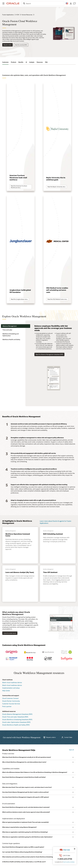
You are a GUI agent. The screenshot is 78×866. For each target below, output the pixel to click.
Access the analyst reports (10, 633)
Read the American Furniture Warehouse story (19, 186)
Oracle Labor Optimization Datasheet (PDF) (16, 722)
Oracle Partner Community (11, 701)
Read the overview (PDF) (21, 45)
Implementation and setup (11, 688)
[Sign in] (71, 3)
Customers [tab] (5, 62)
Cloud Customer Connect (10, 698)
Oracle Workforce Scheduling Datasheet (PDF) (17, 719)
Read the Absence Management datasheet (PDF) (49, 354)
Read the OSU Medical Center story (57, 299)
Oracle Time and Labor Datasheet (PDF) (15, 717)
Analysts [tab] (31, 62)
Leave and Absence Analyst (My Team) (19, 572)
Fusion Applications (8, 15)
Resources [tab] (40, 62)
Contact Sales (68, 737)
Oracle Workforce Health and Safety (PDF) (16, 725)
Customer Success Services (11, 704)
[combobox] (42, 3)
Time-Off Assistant (50, 572)
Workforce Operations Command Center (17, 535)
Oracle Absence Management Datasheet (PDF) (17, 714)
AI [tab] (26, 62)
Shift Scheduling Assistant (53, 534)
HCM (17, 15)
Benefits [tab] (20, 62)
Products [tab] (13, 62)
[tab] (15, 326)
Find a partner (7, 706)
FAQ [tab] (46, 62)
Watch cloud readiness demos (12, 682)
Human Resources (27, 15)
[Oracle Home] (13, 3)
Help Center (6, 691)
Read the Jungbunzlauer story (19, 299)
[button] (3, 3)
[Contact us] (74, 3)
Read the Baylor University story (56, 186)
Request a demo (7, 45)
